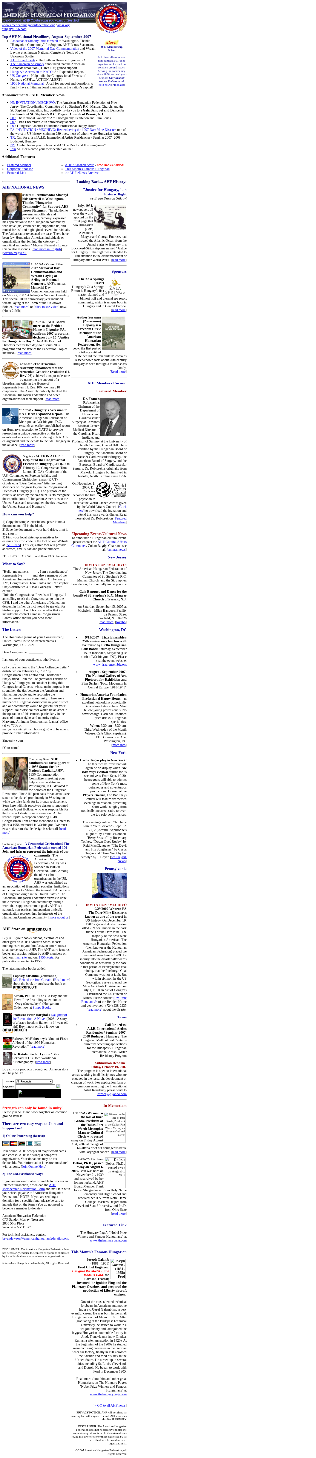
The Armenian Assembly (27, 64)
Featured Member (19, 165)
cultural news (116, 549)
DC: (13, 118)
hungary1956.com (14, 29)
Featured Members (120, 520)
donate (119, 84)
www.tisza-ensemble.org (110, 664)
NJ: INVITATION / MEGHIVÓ (32, 102)
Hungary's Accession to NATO (31, 72)
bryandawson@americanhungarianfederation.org (35, 1238)
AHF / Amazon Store (79, 165)
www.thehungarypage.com (108, 1240)
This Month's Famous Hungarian (87, 169)
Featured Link (16, 173)
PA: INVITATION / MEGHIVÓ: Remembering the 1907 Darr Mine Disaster (62, 129)
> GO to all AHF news (110, 1405)
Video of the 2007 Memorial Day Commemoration (44, 48)
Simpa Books (42, 1007)
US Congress (19, 75)
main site (21, 957)
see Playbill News (119, 859)
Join (13, 149)
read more (21, 307)
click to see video (46, 307)
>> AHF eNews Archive (81, 173)
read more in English (47, 249)
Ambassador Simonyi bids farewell (34, 41)
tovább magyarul (14, 253)
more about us (59, 917)
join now (104, 84)
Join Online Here (33, 1166)
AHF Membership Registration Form (29, 1187)
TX (12, 137)
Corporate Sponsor (20, 169)
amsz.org (63, 25)
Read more (61, 980)
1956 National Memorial (27, 83)
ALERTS (13, 545)
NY (12, 145)
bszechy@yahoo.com (112, 1094)
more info (119, 745)
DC (12, 122)
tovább (121, 622)
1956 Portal (46, 957)
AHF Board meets (22, 60)
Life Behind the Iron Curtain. (32, 980)
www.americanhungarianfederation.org (28, 25)
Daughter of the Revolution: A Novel (39, 1016)
